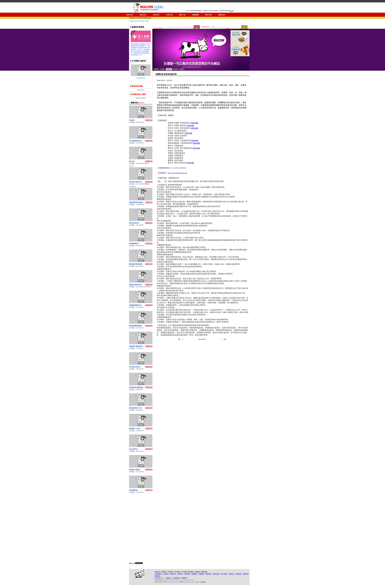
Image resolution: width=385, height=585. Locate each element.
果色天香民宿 (133, 449)
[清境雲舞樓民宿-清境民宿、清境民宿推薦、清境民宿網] (140, 241)
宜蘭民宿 (194, 574)
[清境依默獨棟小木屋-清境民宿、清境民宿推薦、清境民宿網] (140, 405)
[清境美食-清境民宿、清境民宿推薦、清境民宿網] (169, 16)
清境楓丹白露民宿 (134, 469)
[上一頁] (179, 339)
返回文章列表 (202, 339)
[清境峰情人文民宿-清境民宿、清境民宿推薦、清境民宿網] (140, 426)
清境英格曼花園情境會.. (136, 387)
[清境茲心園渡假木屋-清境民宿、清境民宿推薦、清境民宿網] (140, 282)
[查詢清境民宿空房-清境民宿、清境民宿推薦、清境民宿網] (129, 16)
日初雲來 (132, 120)
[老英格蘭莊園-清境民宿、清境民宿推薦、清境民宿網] (140, 487)
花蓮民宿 (201, 574)
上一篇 (182, 339)
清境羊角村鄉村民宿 (135, 182)
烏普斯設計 (203, 581)
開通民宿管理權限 (140, 98)
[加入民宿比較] (148, 120)
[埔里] (136, 21)
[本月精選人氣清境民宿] (141, 75)
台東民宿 (180, 574)
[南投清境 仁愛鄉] (144, 21)
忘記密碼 (210, 10)
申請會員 (205, 10)
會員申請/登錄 (137, 86)
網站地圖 (227, 10)
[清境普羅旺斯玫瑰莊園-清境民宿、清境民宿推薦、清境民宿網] (140, 200)
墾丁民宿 (224, 574)
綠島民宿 (173, 574)
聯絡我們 (197, 572)
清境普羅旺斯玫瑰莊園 (136, 202)
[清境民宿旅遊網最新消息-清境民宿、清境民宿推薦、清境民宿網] (143, 16)
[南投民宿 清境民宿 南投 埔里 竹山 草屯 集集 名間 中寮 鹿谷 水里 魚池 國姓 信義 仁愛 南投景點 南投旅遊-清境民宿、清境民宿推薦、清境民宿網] (240, 56)
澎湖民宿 (231, 574)
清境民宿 (222, 10)
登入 (244, 28)
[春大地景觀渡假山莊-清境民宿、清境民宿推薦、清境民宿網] (140, 138)
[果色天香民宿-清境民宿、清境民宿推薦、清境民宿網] (140, 446)
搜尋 (196, 28)
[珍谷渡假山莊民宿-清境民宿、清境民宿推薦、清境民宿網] (140, 364)
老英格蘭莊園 (133, 490)
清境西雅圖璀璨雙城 (135, 326)
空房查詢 (157, 576)
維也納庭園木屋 (140, 78)
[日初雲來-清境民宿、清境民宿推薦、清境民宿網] (140, 118)
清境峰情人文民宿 (134, 428)
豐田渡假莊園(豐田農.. (136, 264)
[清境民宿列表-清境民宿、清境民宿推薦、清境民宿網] (156, 16)
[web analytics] (139, 563)
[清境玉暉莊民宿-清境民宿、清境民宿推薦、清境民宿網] (140, 220)
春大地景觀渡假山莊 (135, 141)
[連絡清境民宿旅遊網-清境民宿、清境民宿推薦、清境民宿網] (221, 16)
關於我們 (191, 572)
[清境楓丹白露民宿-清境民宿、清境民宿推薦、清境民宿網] (140, 467)
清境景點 (177, 572)
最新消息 (157, 572)
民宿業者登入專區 (138, 94)
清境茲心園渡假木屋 (135, 284)
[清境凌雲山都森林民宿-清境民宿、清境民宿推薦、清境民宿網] (140, 344)
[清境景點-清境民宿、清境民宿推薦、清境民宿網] (182, 16)
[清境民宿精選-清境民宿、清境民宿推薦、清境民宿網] (195, 16)
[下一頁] (225, 339)
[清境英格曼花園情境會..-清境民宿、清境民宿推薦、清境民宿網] (140, 385)
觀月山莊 (132, 161)
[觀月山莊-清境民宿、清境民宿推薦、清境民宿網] (140, 159)
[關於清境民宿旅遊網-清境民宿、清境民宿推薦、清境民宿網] (208, 16)
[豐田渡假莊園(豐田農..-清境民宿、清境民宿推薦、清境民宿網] (140, 261)
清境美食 (171, 572)
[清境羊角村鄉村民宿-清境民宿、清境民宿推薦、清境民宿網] (140, 179)
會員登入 (216, 10)
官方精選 (184, 572)
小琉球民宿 (158, 574)
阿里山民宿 (216, 574)
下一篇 (221, 339)
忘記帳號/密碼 (140, 90)
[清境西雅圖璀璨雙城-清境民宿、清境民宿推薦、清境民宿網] (140, 323)
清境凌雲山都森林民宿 (136, 346)
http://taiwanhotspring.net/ (177, 173)
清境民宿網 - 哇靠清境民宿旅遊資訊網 (140, 18)
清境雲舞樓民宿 (134, 243)
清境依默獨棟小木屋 (135, 408)
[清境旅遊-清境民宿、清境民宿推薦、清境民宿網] (141, 41)
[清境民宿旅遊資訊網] (148, 12)
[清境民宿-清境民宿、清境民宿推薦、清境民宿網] (201, 70)
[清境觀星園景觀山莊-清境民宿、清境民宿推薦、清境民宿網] (140, 302)
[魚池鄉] (131, 21)
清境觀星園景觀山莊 (135, 305)
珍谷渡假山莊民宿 (134, 367)
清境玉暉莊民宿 (134, 223)
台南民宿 (166, 574)
